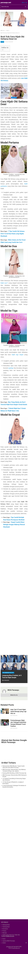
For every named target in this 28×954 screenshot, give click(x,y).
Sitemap (4, 932)
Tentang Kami (6, 926)
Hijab (2, 41)
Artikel (4, 943)
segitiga (10, 368)
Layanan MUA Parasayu (8, 941)
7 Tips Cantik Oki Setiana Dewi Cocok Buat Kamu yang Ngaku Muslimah (12, 233)
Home (3, 939)
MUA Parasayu (9, 41)
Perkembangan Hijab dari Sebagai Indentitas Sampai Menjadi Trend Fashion (18, 723)
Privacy (4, 930)
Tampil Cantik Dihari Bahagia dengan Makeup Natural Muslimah (14, 524)
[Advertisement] (14, 591)
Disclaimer (5, 928)
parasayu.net (6, 2)
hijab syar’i (4, 283)
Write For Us (14, 695)
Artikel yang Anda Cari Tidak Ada (11, 934)
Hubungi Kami (6, 924)
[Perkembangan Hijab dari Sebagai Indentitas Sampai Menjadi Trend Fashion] (5, 722)
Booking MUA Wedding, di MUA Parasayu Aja (14, 773)
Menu (23, 2)
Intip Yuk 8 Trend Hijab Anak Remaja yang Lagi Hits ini (18, 711)
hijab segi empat (17, 354)
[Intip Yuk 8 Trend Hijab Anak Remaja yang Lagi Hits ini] (5, 711)
